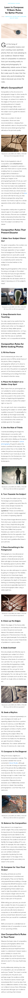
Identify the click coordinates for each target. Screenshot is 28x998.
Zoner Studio (13, 763)
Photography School (14, 3)
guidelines (23, 16)
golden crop (16, 16)
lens (25, 193)
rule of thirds (14, 18)
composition (8, 16)
